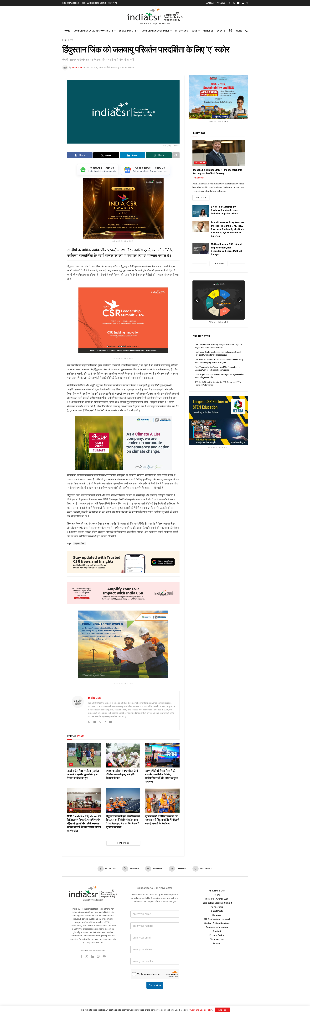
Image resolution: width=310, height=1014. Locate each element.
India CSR (77, 67)
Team (217, 895)
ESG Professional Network (216, 919)
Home (67, 30)
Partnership (217, 907)
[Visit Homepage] (155, 16)
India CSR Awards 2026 (71, 3)
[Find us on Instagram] (247, 3)
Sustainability (127, 30)
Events (221, 30)
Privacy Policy (216, 935)
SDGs (194, 30)
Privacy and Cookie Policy (200, 1010)
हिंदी (230, 30)
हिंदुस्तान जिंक (79, 543)
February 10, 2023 (95, 67)
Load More (123, 843)
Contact (217, 931)
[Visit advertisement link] (218, 420)
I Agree (222, 1010)
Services (216, 915)
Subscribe (155, 985)
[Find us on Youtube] (238, 3)
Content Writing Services (216, 923)
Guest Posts (112, 3)
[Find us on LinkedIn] (243, 3)
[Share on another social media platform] (176, 155)
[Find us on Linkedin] (92, 957)
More (239, 30)
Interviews (181, 30)
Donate (217, 943)
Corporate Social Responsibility (93, 30)
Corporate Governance (156, 30)
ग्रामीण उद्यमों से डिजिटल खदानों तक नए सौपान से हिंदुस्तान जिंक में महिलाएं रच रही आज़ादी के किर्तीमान (161, 820)
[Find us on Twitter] (234, 3)
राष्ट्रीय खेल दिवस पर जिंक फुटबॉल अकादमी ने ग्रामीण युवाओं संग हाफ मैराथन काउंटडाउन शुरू (83, 774)
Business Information (217, 927)
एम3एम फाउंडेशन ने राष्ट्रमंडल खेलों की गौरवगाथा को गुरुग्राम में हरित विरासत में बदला (122, 774)
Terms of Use (217, 939)
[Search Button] (246, 31)
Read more (202, 198)
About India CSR (217, 891)
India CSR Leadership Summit (94, 3)
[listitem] (98, 169)
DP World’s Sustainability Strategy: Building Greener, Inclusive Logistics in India (225, 210)
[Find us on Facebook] (229, 3)
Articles (208, 30)
